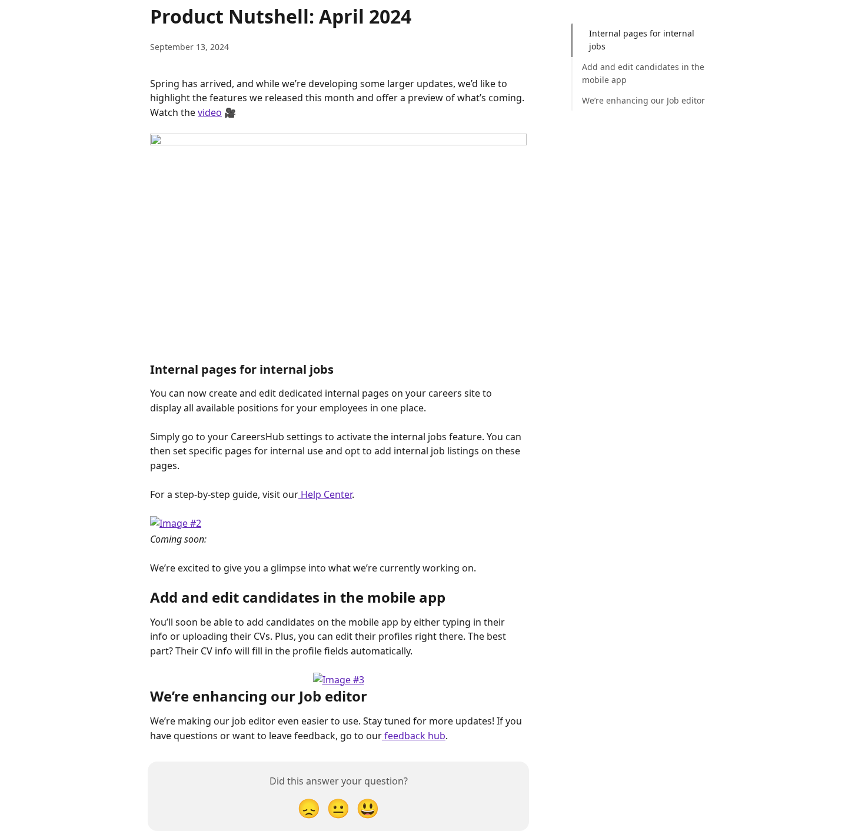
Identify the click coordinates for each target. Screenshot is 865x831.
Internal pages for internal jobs (641, 40)
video (210, 112)
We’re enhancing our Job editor (643, 100)
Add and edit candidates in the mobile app (643, 73)
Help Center (325, 494)
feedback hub (413, 735)
